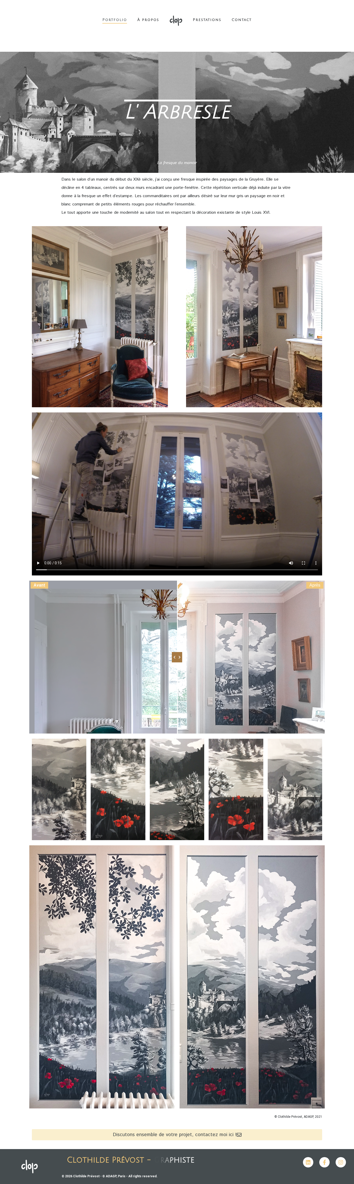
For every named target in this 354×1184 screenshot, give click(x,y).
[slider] (177, 657)
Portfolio (114, 20)
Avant (39, 585)
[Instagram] (341, 1162)
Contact (242, 20)
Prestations (207, 20)
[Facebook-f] (324, 1162)
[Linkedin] (308, 1162)
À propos (148, 20)
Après (314, 585)
